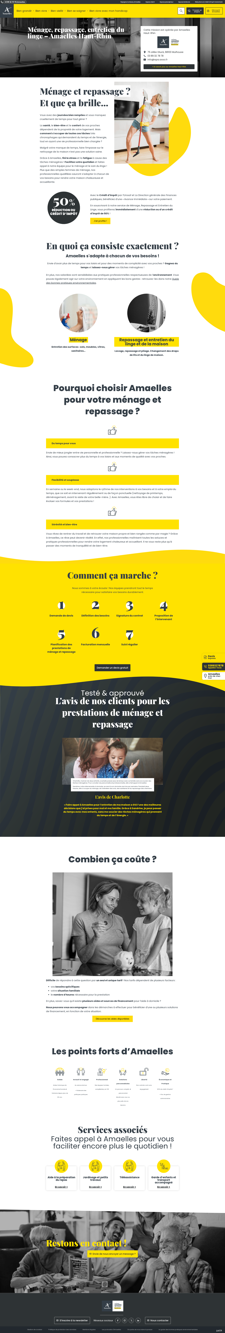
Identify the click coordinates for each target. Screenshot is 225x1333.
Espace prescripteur (166, 2)
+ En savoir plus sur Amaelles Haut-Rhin (169, 67)
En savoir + (61, 1187)
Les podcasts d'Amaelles (111, 1330)
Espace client (150, 2)
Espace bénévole (184, 2)
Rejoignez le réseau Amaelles (131, 2)
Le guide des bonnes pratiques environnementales (178, 1330)
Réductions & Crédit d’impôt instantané (209, 2)
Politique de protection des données (62, 1330)
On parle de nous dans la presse (139, 1330)
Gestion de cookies (34, 1330)
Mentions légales (89, 1330)
